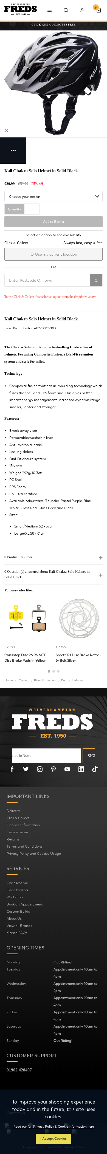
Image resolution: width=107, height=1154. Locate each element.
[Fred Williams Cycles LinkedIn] (81, 769)
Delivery (13, 811)
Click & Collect (18, 818)
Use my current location (55, 254)
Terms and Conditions (25, 846)
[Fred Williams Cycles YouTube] (67, 769)
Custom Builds (18, 911)
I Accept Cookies (53, 1138)
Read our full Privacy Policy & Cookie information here (53, 1126)
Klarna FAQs (17, 933)
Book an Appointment (25, 904)
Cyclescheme (17, 832)
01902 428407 (19, 1070)
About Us (14, 918)
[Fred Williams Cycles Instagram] (40, 769)
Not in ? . (41, 290)
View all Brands (19, 926)
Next (98, 637)
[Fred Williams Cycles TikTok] (95, 769)
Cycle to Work (18, 890)
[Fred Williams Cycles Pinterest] (53, 769)
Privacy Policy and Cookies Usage (34, 853)
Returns (13, 839)
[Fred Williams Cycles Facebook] (12, 769)
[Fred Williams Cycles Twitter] (26, 769)
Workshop (15, 897)
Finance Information (23, 825)
